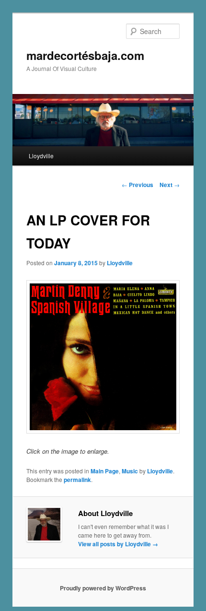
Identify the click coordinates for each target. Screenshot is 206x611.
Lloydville (41, 156)
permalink (77, 479)
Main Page (105, 471)
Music (130, 471)
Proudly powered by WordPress (103, 588)
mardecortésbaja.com (85, 55)
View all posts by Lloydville (118, 544)
